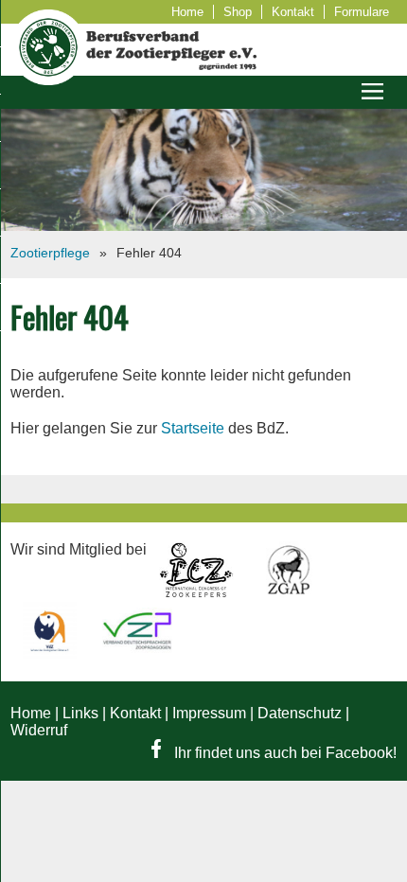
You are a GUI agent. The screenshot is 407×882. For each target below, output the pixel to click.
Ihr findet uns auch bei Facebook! (283, 753)
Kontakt (293, 12)
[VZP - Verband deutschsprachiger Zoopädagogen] (137, 653)
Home (187, 12)
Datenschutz (299, 713)
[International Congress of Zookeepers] (198, 593)
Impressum (209, 713)
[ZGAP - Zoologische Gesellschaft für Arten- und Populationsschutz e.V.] (288, 593)
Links (80, 713)
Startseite (192, 428)
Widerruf (38, 730)
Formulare (361, 12)
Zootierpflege (50, 252)
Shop (237, 12)
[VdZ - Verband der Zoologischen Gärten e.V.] (51, 653)
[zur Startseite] (48, 80)
